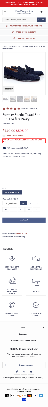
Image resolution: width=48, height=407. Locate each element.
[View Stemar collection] (8, 89)
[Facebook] (17, 371)
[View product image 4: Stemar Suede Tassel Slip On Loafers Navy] (27, 99)
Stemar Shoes (14, 46)
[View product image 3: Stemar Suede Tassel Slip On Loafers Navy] (20, 99)
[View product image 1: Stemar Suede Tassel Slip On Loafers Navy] (5, 99)
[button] (24, 220)
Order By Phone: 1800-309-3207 (24, 340)
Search (41, 20)
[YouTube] (31, 371)
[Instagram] (24, 371)
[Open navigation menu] (4, 12)
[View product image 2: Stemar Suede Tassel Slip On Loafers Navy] (13, 99)
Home (4, 46)
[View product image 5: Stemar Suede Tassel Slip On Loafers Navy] (34, 99)
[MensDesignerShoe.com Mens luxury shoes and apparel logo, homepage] (24, 12)
